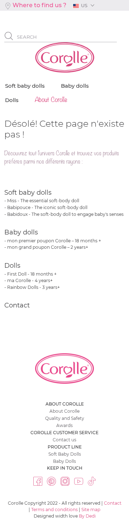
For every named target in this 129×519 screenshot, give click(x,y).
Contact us (64, 439)
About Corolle (64, 411)
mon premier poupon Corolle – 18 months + (54, 240)
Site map (90, 509)
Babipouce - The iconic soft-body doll (47, 207)
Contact (17, 305)
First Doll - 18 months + (32, 274)
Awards (64, 425)
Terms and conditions (54, 509)
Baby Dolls (64, 461)
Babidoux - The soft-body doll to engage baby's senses (65, 214)
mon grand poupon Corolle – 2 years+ (47, 247)
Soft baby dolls (28, 193)
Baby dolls (21, 232)
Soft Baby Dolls (64, 454)
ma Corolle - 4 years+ (30, 280)
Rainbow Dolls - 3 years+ (33, 287)
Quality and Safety (64, 418)
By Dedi (87, 516)
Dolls (12, 266)
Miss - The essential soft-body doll (43, 200)
